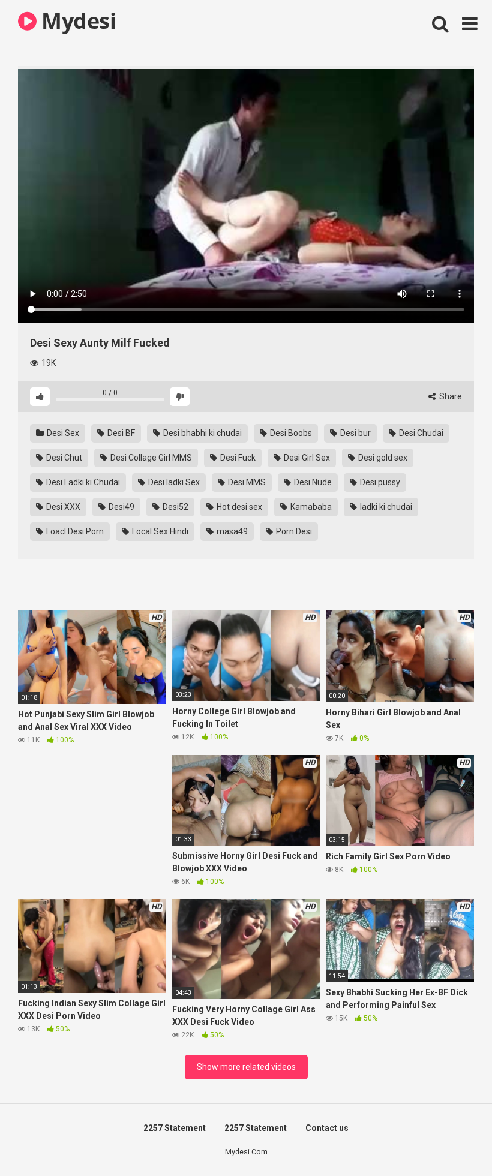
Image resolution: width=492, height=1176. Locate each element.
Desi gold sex (381, 457)
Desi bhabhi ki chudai (201, 433)
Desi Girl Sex (306, 457)
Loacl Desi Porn (74, 531)
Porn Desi (293, 531)
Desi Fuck (237, 457)
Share (449, 396)
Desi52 (174, 507)
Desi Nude (312, 482)
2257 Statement (174, 1128)
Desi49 (120, 507)
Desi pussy (379, 482)
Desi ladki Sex (173, 482)
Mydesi (76, 20)
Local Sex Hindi (159, 531)
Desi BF (120, 433)
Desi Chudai (420, 433)
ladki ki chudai (385, 507)
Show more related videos (246, 1067)
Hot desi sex (238, 507)
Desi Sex (62, 433)
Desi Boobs (290, 433)
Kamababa (310, 507)
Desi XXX (62, 507)
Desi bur (354, 433)
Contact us (327, 1128)
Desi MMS (246, 482)
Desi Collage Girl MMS (150, 457)
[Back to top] (452, 1139)
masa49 (231, 531)
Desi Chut (63, 457)
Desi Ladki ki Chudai (82, 482)
